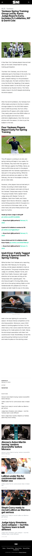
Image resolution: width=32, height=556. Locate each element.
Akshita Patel (4, 387)
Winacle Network (22, 552)
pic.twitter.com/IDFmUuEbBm (10, 217)
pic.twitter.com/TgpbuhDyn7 (10, 230)
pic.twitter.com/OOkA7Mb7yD (19, 242)
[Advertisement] (16, 32)
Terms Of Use (26, 548)
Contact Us (16, 549)
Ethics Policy (18, 548)
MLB (3, 9)
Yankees (9, 9)
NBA (3, 472)
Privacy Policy (10, 548)
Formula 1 (4, 438)
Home (4, 548)
